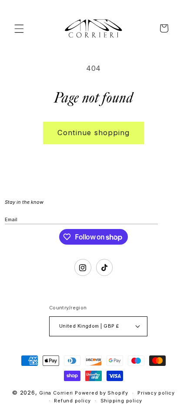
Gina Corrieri (56, 393)
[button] (19, 28)
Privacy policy (156, 393)
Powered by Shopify (101, 393)
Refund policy (72, 401)
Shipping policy (121, 401)
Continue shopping (93, 132)
